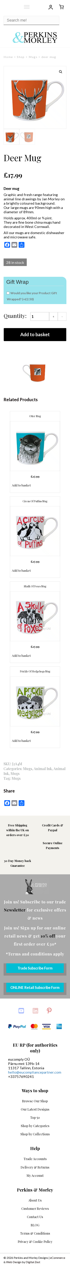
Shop (21, 57)
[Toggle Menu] (27, 6)
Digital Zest (33, 1262)
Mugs (33, 57)
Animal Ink (43, 768)
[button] (60, 72)
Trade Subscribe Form (35, 968)
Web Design (13, 1262)
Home (8, 57)
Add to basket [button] (21, 485)
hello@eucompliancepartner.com (34, 1072)
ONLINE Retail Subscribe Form (35, 987)
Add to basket (35, 334)
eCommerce (57, 1257)
